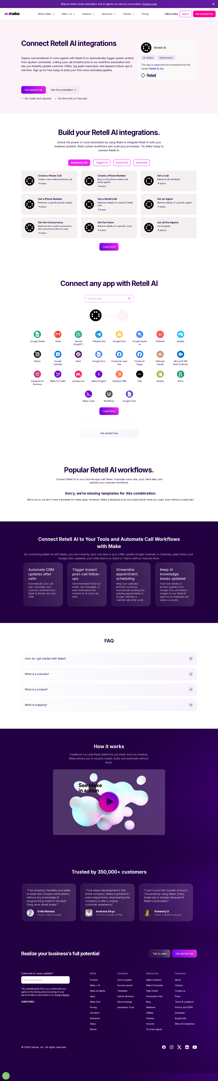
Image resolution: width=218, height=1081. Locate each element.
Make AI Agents (97, 991)
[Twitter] (179, 1047)
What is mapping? (36, 704)
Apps (92, 996)
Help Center (152, 991)
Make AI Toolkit (57, 381)
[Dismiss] (213, 4)
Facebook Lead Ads (119, 363)
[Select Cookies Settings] (6, 1076)
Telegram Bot (98, 341)
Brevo (181, 381)
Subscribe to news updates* (37, 973)
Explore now (150, 4)
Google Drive (119, 341)
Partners (150, 1018)
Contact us (180, 991)
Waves (93, 1029)
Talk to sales (171, 14)
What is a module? (36, 689)
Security (150, 1024)
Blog (148, 1002)
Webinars (150, 1007)
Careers (179, 985)
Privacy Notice (62, 995)
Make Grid (95, 1002)
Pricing (145, 14)
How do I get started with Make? (45, 658)
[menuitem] (46, 14)
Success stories (125, 985)
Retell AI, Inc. (157, 68)
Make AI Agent (99, 381)
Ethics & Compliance (185, 1024)
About (178, 980)
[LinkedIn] (187, 1047)
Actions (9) (122, 162)
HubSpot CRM (119, 381)
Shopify (160, 381)
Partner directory (125, 996)
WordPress (109, 401)
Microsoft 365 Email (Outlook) (180, 363)
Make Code (88, 401)
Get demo (95, 1013)
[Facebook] (164, 1047)
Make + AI (95, 985)
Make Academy (153, 980)
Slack (78, 361)
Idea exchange (124, 1002)
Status (93, 1024)
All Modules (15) (79, 162)
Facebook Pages (140, 363)
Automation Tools (125, 1007)
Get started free (204, 14)
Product (94, 980)
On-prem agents (154, 1029)
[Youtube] (195, 1047)
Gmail (58, 341)
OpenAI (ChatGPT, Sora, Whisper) (78, 344)
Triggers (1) (102, 162)
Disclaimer (180, 1013)
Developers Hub (154, 996)
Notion (37, 361)
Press (177, 996)
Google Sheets (37, 341)
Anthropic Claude (160, 363)
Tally (139, 381)
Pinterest (160, 341)
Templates (122, 991)
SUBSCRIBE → (29, 1001)
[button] (148, 58)
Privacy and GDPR (184, 1007)
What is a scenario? (37, 674)
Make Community (154, 985)
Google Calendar (57, 363)
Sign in (185, 14)
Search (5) (141, 162)
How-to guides (124, 980)
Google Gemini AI (140, 343)
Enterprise (95, 1018)
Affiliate (149, 1013)
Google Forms (129, 401)
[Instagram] (172, 1047)
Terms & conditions (184, 1002)
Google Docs (98, 361)
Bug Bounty (180, 1018)
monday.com (78, 381)
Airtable (180, 341)
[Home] (12, 14)
